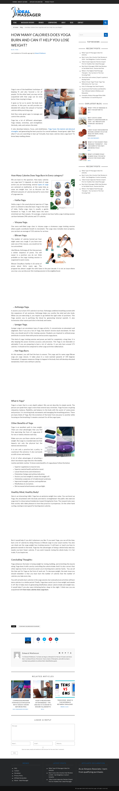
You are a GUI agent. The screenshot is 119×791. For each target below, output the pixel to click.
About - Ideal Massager (21, 780)
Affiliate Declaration (36, 2)
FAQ (15, 768)
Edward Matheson (40, 53)
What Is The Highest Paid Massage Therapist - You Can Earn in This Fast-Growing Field (93, 73)
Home (15, 23)
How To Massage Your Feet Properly (93, 86)
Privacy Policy (49, 2)
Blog (12, 49)
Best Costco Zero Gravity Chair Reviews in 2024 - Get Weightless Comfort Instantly (61, 775)
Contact (80, 23)
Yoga (16, 49)
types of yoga (43, 185)
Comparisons (52, 23)
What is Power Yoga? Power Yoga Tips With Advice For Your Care (96, 156)
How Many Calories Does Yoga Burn (29, 626)
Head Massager (95, 138)
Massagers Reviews (27, 23)
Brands (41, 23)
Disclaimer (17, 773)
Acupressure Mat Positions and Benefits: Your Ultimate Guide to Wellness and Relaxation (94, 91)
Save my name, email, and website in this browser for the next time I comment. (43, 749)
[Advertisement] (43, 72)
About (64, 23)
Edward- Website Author (20, 2)
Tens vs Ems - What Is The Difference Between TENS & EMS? (65, 702)
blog (71, 23)
